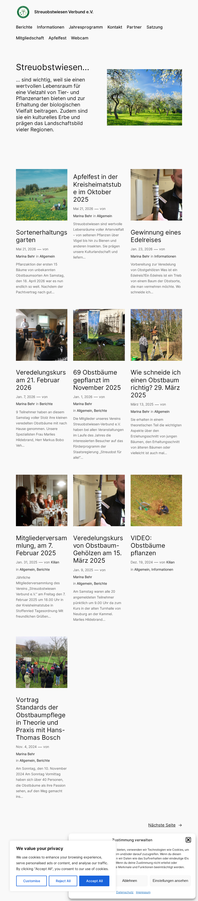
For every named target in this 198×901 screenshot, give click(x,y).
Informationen (165, 256)
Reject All (63, 881)
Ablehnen (129, 881)
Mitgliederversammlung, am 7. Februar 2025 (41, 545)
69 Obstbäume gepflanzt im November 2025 (97, 380)
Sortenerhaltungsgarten (41, 236)
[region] (63, 866)
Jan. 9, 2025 (83, 570)
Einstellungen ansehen (170, 881)
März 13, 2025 (142, 404)
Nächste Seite (165, 825)
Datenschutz (125, 892)
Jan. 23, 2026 (142, 249)
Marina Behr (25, 256)
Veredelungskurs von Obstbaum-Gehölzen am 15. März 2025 (98, 549)
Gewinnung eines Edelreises (156, 236)
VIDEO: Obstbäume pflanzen (148, 545)
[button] (188, 839)
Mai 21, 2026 (26, 249)
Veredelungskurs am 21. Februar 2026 (41, 380)
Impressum (143, 892)
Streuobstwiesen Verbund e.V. (63, 11)
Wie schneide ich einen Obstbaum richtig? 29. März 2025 (156, 384)
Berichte (46, 404)
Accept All (94, 881)
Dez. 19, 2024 (142, 562)
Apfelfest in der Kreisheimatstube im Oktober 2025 (97, 188)
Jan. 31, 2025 (26, 562)
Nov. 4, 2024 (26, 747)
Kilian (55, 562)
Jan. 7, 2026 (25, 397)
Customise (31, 881)
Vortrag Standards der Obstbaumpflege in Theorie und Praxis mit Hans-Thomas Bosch (40, 718)
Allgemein (47, 256)
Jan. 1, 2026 (82, 397)
